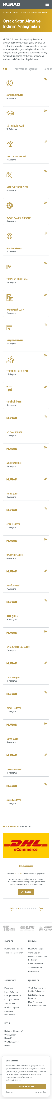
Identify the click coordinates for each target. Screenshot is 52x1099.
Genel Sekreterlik (35, 964)
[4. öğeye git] (22, 908)
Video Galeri (9, 1003)
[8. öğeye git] (31, 908)
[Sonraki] (41, 909)
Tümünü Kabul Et (26, 1086)
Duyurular (8, 988)
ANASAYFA (6, 12)
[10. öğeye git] (35, 908)
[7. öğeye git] (29, 908)
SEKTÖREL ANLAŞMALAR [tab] (26, 69)
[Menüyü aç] (47, 4)
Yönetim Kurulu (35, 968)
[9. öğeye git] (33, 908)
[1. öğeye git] (16, 908)
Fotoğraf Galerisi (11, 1000)
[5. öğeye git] (25, 908)
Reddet (9, 1092)
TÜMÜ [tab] (5, 69)
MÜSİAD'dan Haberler (13, 949)
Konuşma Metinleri (12, 996)
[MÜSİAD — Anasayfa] (11, 4)
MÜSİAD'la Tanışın (36, 949)
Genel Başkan (34, 953)
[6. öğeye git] (27, 908)
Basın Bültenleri (11, 992)
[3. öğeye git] (20, 908)
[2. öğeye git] (18, 908)
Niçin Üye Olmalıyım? (13, 1031)
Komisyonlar (33, 971)
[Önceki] (11, 909)
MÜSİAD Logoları (11, 1007)
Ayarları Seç (40, 1092)
